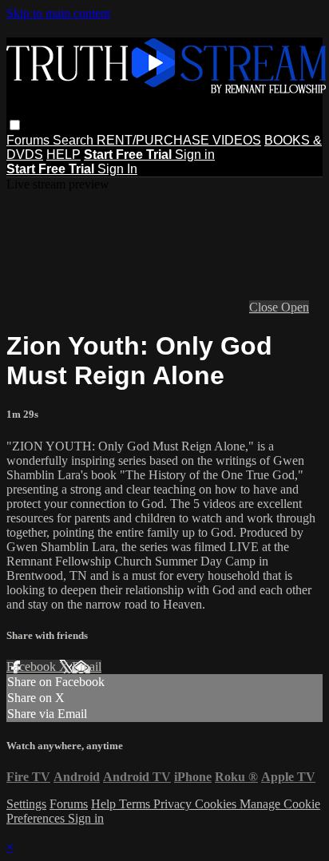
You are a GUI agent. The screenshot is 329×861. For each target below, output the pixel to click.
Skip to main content (58, 13)
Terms (136, 804)
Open (295, 307)
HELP (63, 154)
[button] (15, 125)
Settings (26, 804)
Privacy (174, 804)
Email (86, 666)
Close (265, 307)
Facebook (32, 666)
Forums (29, 140)
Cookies (217, 804)
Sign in (195, 154)
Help (105, 804)
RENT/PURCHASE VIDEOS (179, 140)
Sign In (117, 169)
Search (75, 140)
